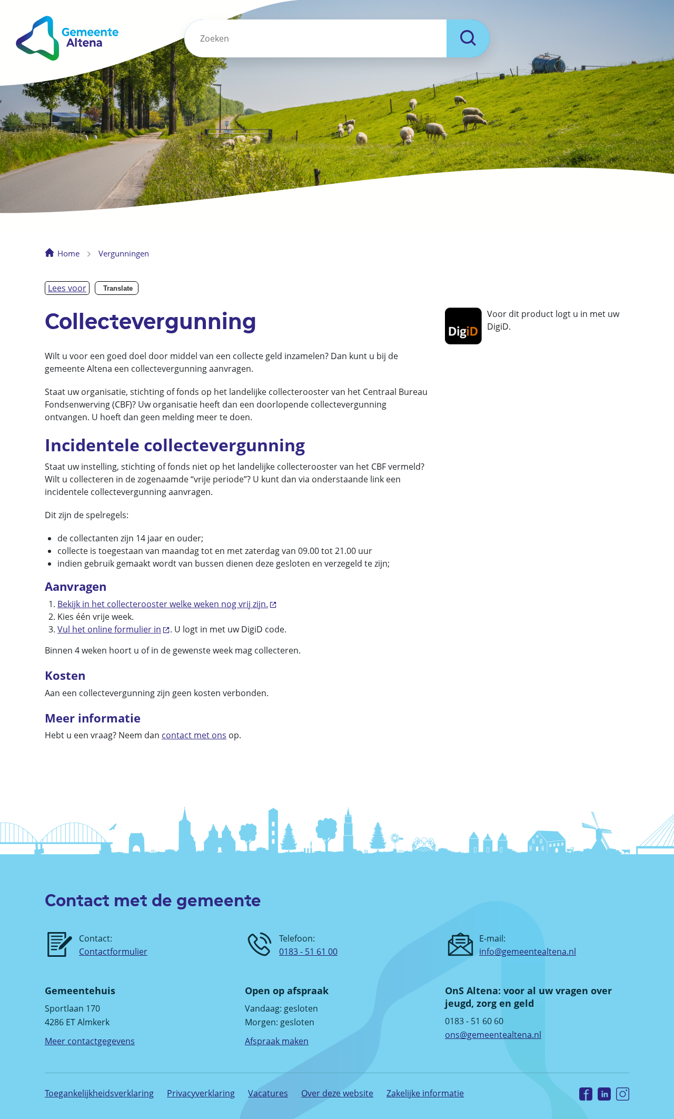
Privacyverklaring (201, 1093)
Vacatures (268, 1093)
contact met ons (194, 735)
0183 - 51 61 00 (308, 951)
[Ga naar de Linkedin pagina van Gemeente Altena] (604, 1093)
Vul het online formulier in (109, 629)
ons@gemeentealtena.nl (493, 1035)
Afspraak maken (277, 1041)
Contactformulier (113, 951)
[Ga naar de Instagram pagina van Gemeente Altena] (622, 1093)
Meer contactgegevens (90, 1041)
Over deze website (337, 1093)
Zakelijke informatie (425, 1093)
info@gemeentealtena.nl (527, 951)
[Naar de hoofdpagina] (107, 38)
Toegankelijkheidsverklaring (99, 1093)
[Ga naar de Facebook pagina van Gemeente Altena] (585, 1093)
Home (68, 253)
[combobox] (315, 38)
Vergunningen (123, 253)
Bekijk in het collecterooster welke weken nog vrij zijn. (162, 604)
